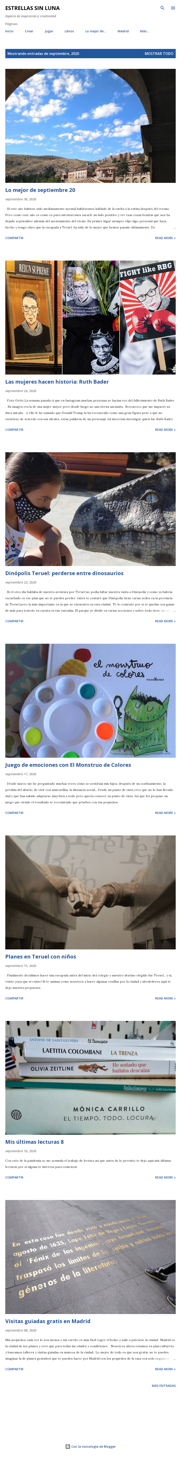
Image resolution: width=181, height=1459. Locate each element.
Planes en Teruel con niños (40, 956)
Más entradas (164, 1386)
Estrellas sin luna (32, 8)
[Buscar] (162, 8)
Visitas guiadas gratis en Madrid (47, 1321)
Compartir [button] (14, 238)
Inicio (9, 31)
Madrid (123, 31)
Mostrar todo (159, 53)
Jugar (49, 31)
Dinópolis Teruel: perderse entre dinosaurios (64, 573)
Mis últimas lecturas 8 (34, 1141)
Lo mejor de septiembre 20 (40, 189)
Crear (29, 31)
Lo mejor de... (95, 31)
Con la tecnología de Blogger (93, 1446)
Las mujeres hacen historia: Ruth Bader (57, 381)
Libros (69, 31)
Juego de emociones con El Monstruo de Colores (68, 764)
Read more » (165, 238)
